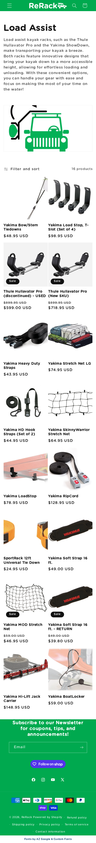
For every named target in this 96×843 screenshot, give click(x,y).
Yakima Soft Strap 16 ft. (68, 560)
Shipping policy (23, 824)
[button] (9, 5)
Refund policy (77, 818)
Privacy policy (49, 824)
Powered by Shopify (47, 817)
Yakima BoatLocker (66, 696)
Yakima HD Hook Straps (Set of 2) (19, 432)
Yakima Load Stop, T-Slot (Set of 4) (68, 227)
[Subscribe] (82, 747)
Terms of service (77, 824)
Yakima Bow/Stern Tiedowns (21, 227)
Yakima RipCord (63, 496)
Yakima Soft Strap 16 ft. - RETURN (68, 627)
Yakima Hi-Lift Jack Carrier (22, 699)
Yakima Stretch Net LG (69, 363)
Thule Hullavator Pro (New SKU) (67, 293)
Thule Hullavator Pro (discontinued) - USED (25, 293)
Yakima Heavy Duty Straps (22, 366)
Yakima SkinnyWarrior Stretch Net (69, 432)
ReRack (26, 817)
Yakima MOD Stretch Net (23, 627)
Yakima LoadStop (20, 496)
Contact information (50, 832)
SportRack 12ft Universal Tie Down (22, 560)
